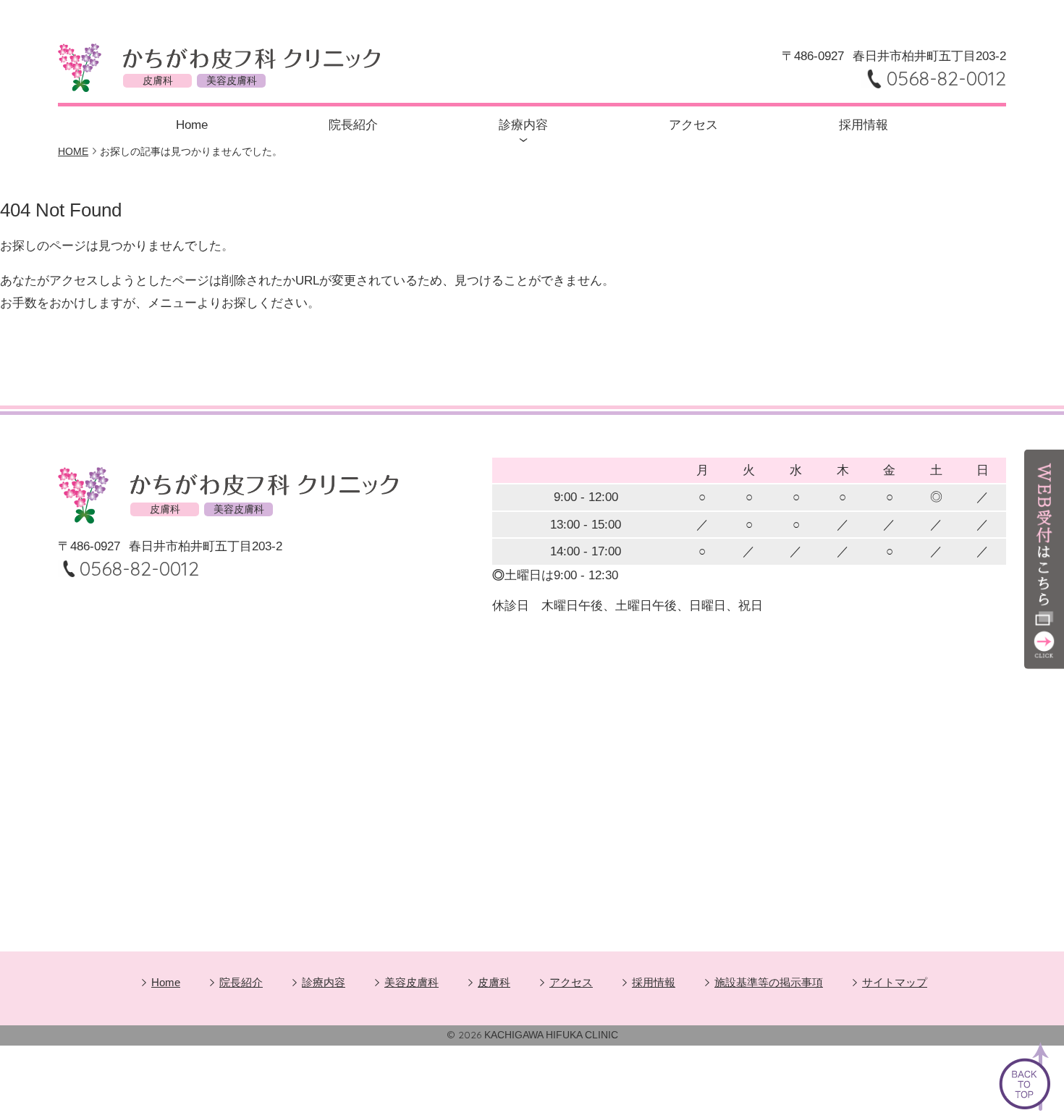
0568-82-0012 (946, 78)
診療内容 (523, 125)
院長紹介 (353, 125)
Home (192, 125)
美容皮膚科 (411, 982)
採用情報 (863, 125)
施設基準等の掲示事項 (768, 982)
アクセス (693, 125)
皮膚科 (494, 982)
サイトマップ (894, 982)
